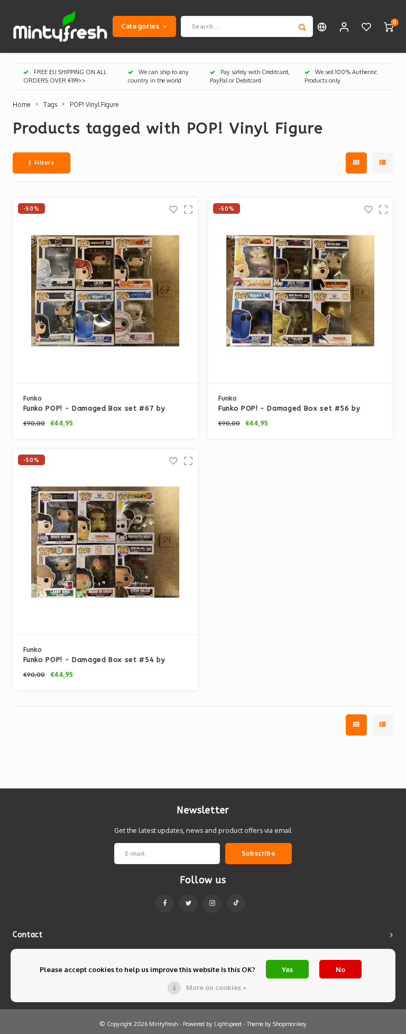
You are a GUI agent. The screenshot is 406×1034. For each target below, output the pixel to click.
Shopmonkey (290, 1024)
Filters (44, 162)
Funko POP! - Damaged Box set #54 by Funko (94, 660)
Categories (140, 26)
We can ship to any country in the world (158, 76)
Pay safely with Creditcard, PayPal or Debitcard (250, 76)
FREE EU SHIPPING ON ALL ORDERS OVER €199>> (65, 76)
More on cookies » (216, 987)
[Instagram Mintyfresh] (212, 903)
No (340, 969)
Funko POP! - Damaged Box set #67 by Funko (94, 409)
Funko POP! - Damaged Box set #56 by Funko (289, 409)
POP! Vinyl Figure (94, 104)
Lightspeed (228, 1024)
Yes (287, 969)
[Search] (302, 26)
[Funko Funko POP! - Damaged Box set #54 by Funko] (105, 542)
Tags (50, 104)
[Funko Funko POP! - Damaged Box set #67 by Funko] (105, 291)
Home (22, 104)
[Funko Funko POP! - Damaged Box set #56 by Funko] (300, 291)
